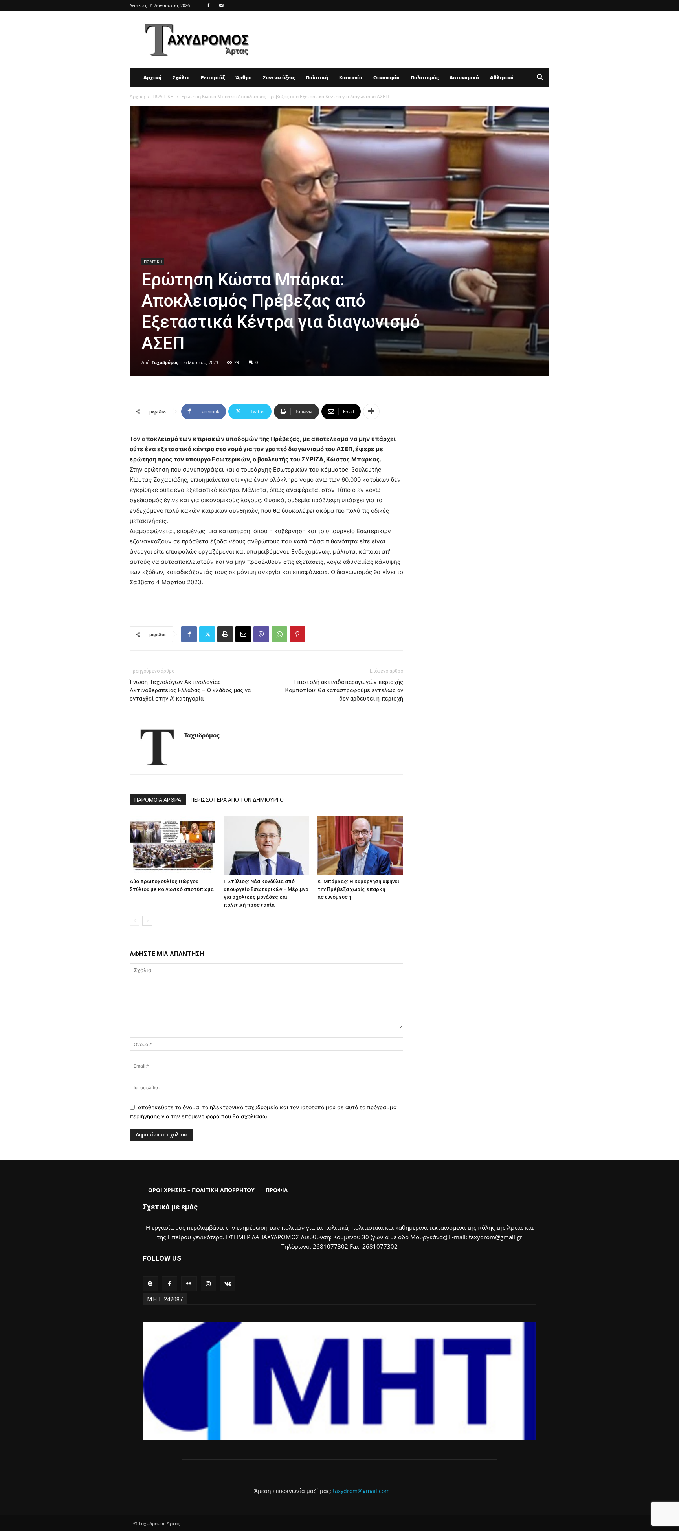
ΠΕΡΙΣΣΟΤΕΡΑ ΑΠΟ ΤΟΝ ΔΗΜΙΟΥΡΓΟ (237, 800)
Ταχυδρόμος (165, 362)
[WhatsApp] (279, 634)
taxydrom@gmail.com (361, 1490)
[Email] (243, 634)
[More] (371, 411)
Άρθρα (244, 77)
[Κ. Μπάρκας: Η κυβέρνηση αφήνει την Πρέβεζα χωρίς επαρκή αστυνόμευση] (360, 845)
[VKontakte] (227, 1283)
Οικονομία (386, 77)
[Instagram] (208, 1283)
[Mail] (221, 5)
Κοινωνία (350, 77)
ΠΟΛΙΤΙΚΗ (163, 96)
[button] (539, 78)
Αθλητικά (502, 77)
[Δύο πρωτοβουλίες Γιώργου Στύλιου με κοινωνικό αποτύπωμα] (172, 845)
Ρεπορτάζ (213, 77)
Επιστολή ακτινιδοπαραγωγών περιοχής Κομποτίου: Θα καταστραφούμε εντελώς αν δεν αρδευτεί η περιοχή (344, 690)
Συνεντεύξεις (279, 77)
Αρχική (152, 77)
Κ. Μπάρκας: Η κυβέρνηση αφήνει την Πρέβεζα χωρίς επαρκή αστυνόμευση (358, 889)
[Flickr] (188, 1283)
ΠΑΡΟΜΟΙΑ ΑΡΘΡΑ (157, 800)
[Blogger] (150, 1283)
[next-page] (147, 921)
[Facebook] (208, 5)
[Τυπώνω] (225, 634)
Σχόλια (181, 77)
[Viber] (261, 634)
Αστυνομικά (464, 77)
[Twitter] (207, 634)
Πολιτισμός (425, 77)
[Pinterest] (297, 634)
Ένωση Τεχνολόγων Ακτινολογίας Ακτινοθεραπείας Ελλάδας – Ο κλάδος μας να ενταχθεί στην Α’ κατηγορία (190, 690)
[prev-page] (134, 921)
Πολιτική (317, 77)
